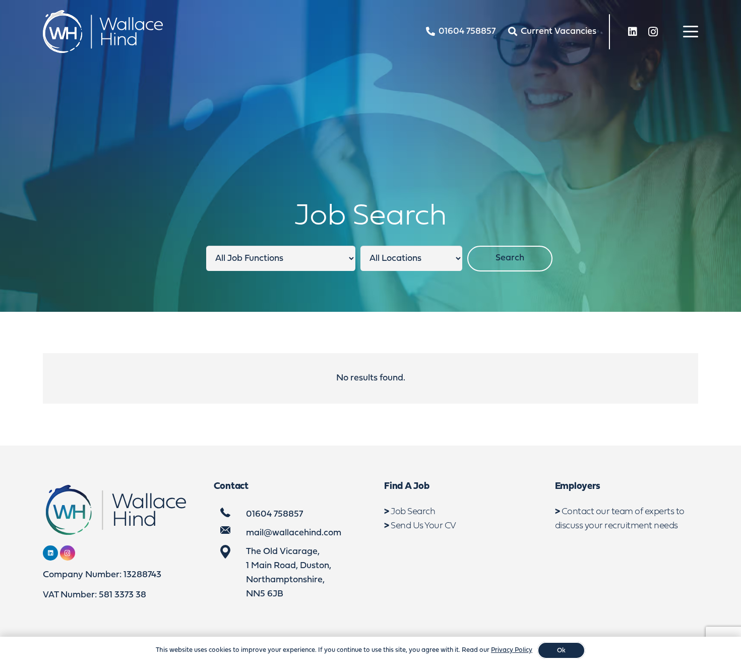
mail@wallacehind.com (293, 533)
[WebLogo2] (103, 31)
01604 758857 (274, 514)
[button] (691, 31)
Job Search (413, 512)
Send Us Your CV (423, 526)
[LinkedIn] (633, 32)
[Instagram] (653, 32)
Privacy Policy (511, 650)
